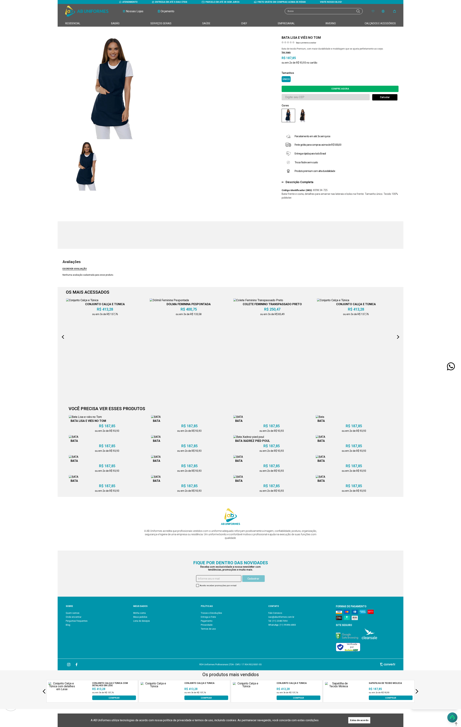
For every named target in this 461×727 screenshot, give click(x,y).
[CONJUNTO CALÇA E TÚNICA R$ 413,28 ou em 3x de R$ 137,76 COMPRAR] (154, 699)
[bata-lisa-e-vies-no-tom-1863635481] (303, 115)
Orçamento (167, 11)
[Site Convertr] (341, 664)
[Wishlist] (373, 11)
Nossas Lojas (134, 11)
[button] (456, 724)
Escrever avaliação (74, 269)
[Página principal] (86, 11)
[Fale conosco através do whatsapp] (451, 366)
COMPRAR (114, 697)
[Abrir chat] (452, 717)
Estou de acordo (359, 720)
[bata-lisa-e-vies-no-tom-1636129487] (288, 115)
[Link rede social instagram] (69, 664)
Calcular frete (384, 97)
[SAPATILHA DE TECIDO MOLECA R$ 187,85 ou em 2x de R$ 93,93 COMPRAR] (338, 699)
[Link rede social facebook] (76, 664)
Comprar (340, 89)
